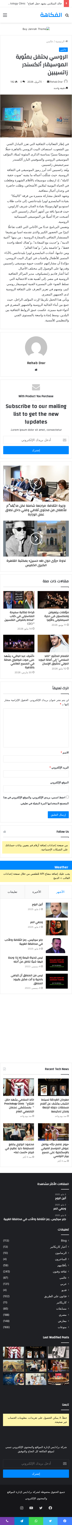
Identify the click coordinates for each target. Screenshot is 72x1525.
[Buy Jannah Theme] (36, 28)
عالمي (49, 41)
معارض (62, 1321)
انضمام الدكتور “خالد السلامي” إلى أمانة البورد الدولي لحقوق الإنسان (53, 659)
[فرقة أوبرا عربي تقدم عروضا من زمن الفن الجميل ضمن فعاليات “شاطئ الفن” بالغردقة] (58, 1379)
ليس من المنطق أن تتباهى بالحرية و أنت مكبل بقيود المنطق (27, 979)
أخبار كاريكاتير (58, 1246)
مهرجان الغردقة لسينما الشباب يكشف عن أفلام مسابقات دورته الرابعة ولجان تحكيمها (54, 1105)
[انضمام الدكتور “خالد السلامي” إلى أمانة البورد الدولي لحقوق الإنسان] (53, 643)
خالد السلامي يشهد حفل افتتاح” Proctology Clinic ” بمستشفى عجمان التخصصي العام (19, 1105)
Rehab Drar (56, 81)
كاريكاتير (62, 1302)
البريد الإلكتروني (59, 767)
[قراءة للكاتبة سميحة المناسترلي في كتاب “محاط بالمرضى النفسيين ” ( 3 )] (18, 600)
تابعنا (65, 1404)
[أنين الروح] (57, 910)
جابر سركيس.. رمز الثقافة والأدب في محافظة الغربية (24, 942)
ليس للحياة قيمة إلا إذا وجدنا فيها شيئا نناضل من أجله (25, 959)
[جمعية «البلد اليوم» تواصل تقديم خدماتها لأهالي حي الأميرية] (36, 1379)
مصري (63, 1314)
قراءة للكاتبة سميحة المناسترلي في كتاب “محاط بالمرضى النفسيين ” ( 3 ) (19, 618)
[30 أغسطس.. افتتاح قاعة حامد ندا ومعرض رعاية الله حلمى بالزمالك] (13, 1366)
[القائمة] (5, 16)
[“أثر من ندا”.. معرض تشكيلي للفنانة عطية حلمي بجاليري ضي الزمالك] (58, 1352)
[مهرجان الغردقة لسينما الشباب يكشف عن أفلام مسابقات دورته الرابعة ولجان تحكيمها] (53, 1087)
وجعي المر (36, 922)
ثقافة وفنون (60, 1271)
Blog (64, 1240)
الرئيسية (60, 41)
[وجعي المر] (57, 927)
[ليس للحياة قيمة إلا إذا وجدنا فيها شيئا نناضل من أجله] (57, 963)
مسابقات (61, 1308)
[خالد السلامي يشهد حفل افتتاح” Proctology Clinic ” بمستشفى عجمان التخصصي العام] (18, 1087)
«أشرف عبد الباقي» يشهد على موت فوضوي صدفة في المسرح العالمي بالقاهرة (19, 661)
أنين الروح (37, 904)
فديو (64, 1290)
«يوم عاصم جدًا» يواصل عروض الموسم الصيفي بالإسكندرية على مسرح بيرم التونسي (55, 1150)
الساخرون (61, 1259)
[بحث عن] (67, 16)
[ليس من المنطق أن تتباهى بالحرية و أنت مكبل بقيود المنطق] (57, 981)
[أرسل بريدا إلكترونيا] (48, 81)
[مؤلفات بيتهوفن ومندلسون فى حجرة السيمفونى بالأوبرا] (53, 600)
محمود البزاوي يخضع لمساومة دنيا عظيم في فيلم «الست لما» (19, 1148)
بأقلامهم (62, 1265)
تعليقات (12, 892)
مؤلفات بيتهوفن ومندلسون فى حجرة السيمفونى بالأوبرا (56, 616)
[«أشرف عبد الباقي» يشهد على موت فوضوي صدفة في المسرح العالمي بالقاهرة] (18, 643)
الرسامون (61, 1253)
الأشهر (60, 892)
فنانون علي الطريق (55, 1296)
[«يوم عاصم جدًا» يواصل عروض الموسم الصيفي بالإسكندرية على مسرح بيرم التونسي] (53, 1132)
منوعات (62, 1327)
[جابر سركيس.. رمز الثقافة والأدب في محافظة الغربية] (57, 945)
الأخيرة (36, 892)
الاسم (65, 752)
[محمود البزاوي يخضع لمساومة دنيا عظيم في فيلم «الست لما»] (18, 1132)
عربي (63, 1283)
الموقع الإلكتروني (59, 782)
